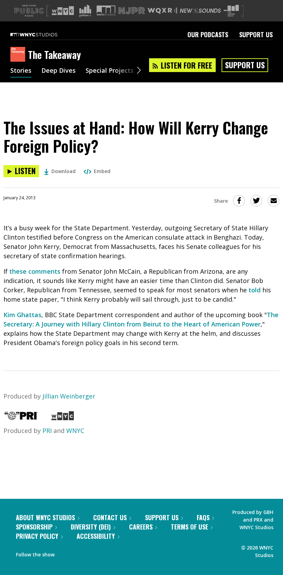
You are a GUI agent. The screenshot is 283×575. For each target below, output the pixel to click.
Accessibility (96, 536)
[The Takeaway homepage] (19, 55)
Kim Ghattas (22, 315)
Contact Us (110, 517)
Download (63, 171)
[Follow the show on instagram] (91, 552)
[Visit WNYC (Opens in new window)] (63, 10)
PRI (47, 430)
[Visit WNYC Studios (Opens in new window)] (106, 11)
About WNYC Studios (45, 517)
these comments (34, 271)
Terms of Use (189, 526)
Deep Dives (58, 71)
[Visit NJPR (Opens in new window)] (131, 10)
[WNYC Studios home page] (42, 34)
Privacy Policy (37, 536)
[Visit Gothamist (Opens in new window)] (85, 10)
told (254, 290)
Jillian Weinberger (68, 396)
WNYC (75, 430)
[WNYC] (62, 418)
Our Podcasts (207, 34)
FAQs (203, 517)
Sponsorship (34, 526)
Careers (141, 526)
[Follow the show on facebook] (64, 552)
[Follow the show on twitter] (78, 552)
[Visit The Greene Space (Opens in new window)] (231, 11)
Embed (102, 171)
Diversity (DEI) (91, 526)
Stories (20, 71)
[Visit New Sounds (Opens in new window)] (200, 10)
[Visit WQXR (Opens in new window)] (162, 11)
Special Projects (110, 71)
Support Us (256, 34)
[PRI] (21, 418)
